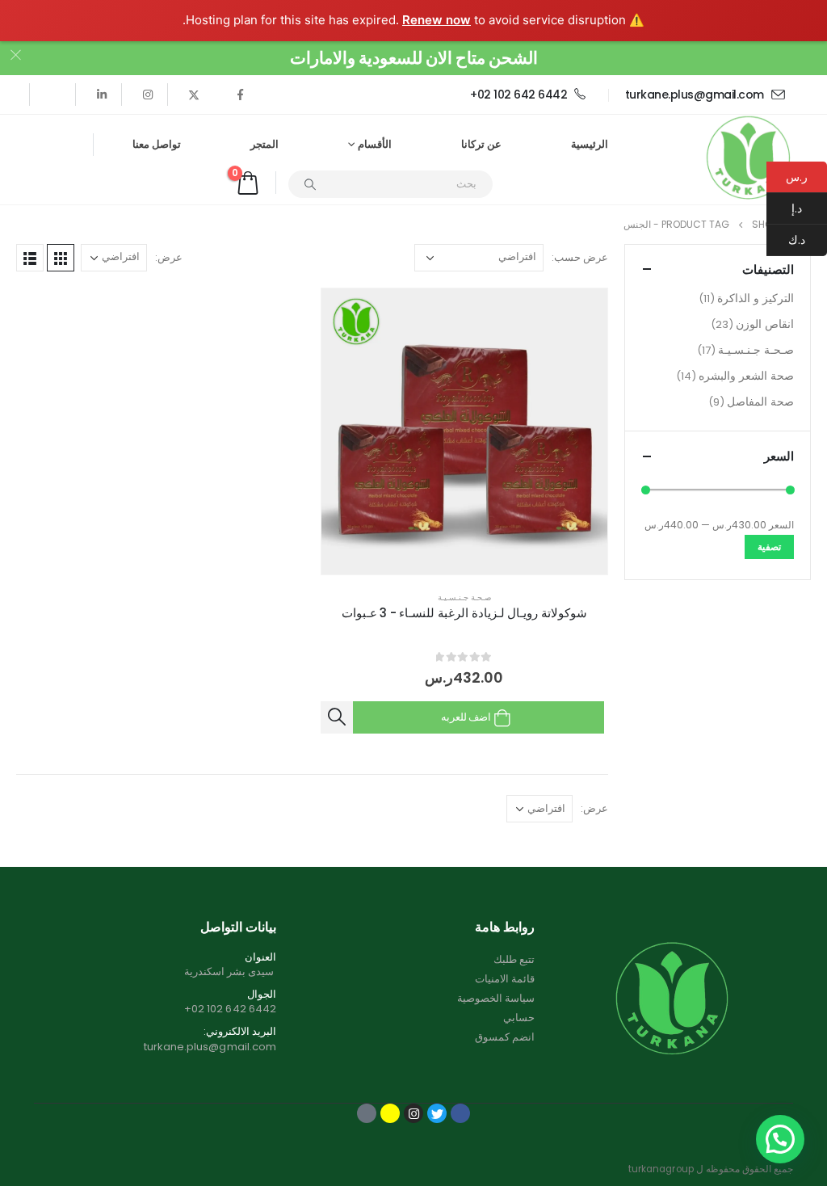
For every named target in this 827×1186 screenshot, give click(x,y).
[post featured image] (464, 431)
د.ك (807, 240)
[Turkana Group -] (748, 159)
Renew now (436, 19)
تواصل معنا (156, 144)
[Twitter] (194, 94)
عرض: (169, 257)
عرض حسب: (580, 257)
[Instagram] (148, 94)
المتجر (264, 144)
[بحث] (310, 184)
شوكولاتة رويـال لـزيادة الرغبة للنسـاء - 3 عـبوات (464, 612)
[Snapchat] (390, 1113)
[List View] (30, 257)
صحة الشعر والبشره (746, 376)
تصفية (769, 546)
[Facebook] (240, 94)
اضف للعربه (466, 717)
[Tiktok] (56, 94)
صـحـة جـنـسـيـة (464, 597)
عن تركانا (481, 144)
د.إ (809, 208)
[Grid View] (60, 257)
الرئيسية (589, 144)
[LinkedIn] (102, 94)
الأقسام (375, 144)
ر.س (796, 177)
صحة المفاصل (760, 401)
